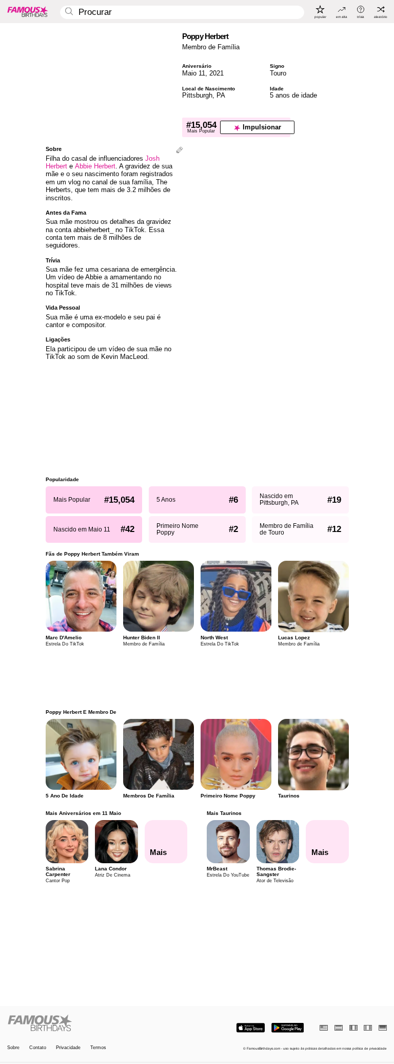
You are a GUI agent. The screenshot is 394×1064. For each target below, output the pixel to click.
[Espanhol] (338, 1028)
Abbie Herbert (95, 166)
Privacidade (68, 1048)
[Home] (100, 1023)
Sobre (13, 1048)
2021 (216, 73)
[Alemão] (383, 1028)
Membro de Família (211, 47)
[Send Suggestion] (179, 151)
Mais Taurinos (224, 813)
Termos (98, 1048)
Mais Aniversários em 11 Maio (83, 813)
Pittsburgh (197, 95)
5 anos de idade (293, 95)
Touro (278, 73)
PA (220, 95)
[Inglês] (324, 1028)
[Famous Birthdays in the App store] (250, 1028)
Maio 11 (193, 73)
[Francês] (353, 1028)
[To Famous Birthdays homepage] (28, 11)
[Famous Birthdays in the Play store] (287, 1028)
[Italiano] (368, 1028)
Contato (37, 1048)
